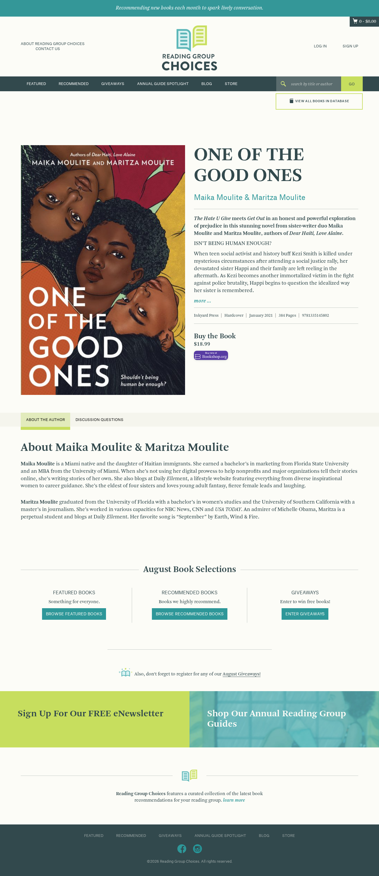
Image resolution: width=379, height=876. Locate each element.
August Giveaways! (242, 674)
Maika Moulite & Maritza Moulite (249, 197)
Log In (320, 46)
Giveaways (112, 84)
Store (231, 84)
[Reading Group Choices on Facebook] (181, 848)
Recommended (74, 84)
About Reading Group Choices (53, 44)
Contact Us (48, 49)
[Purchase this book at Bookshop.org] (211, 355)
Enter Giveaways (305, 614)
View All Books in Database (322, 101)
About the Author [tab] (45, 420)
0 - (367, 21)
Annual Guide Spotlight (163, 84)
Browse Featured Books (74, 614)
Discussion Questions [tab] (99, 420)
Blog (206, 84)
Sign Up (350, 46)
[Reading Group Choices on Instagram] (197, 848)
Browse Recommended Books (190, 614)
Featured (36, 84)
